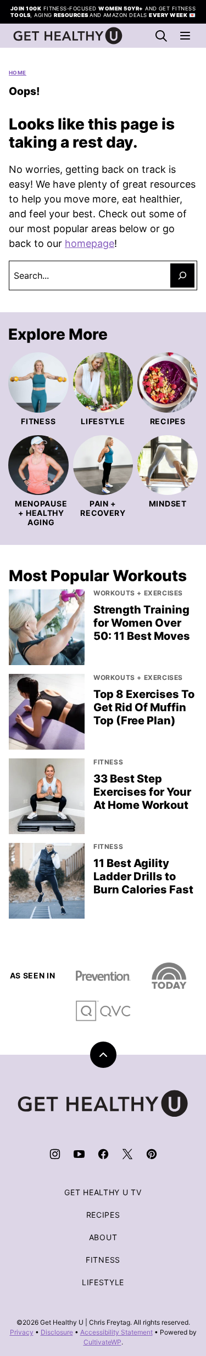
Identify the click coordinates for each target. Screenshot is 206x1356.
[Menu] (185, 36)
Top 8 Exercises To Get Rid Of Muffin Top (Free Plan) (143, 707)
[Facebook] (103, 1154)
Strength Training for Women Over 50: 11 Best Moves (141, 623)
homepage (89, 243)
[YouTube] (79, 1154)
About (103, 1237)
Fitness (103, 1259)
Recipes (103, 1214)
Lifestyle (103, 1282)
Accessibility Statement (116, 1332)
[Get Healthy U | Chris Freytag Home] (68, 35)
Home (17, 73)
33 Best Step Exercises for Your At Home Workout (142, 792)
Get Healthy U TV (102, 1192)
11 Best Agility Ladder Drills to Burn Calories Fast (143, 876)
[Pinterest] (152, 1154)
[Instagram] (55, 1154)
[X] (127, 1154)
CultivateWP (102, 1342)
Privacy (22, 1332)
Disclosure (57, 1332)
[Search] (161, 36)
